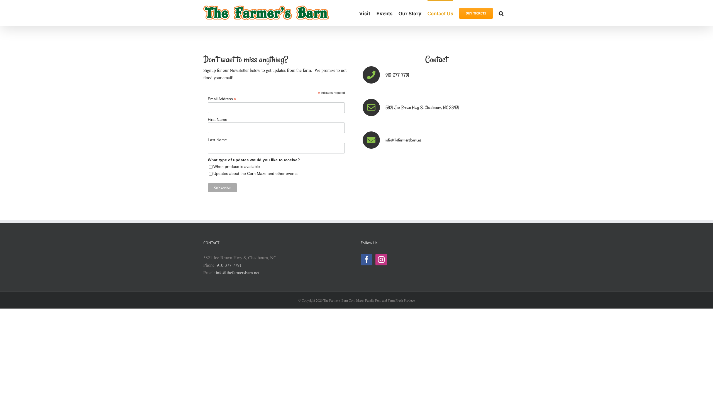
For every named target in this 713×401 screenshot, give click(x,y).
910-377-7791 (229, 265)
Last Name (217, 140)
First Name (217, 119)
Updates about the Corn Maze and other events (255, 173)
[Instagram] (381, 259)
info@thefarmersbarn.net (237, 272)
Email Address (222, 99)
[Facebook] (366, 259)
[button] (501, 13)
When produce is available (236, 166)
